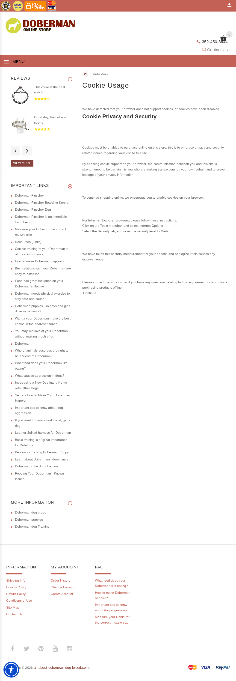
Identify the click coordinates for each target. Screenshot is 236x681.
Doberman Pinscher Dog (33, 209)
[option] (41, 100)
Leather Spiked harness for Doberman (43, 432)
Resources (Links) (28, 242)
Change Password (64, 587)
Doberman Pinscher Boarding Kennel (42, 202)
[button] (11, 669)
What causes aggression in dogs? (39, 375)
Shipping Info (15, 580)
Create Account (62, 594)
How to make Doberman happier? (39, 261)
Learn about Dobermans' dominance (41, 459)
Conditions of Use (19, 600)
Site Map (12, 607)
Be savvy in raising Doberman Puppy (42, 452)
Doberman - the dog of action (36, 466)
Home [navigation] (85, 74)
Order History (60, 580)
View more (22, 163)
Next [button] (27, 150)
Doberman (22, 343)
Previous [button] (15, 150)
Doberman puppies (29, 519)
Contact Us (217, 50)
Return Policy (16, 594)
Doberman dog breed (30, 512)
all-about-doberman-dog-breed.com (61, 667)
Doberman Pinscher (29, 195)
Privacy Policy (16, 587)
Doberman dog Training (32, 526)
